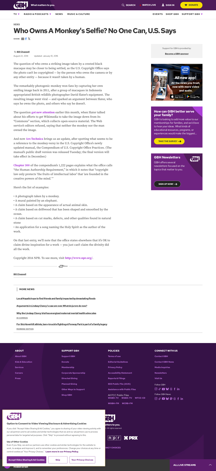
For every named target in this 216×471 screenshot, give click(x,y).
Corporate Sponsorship (73, 373)
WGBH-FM (113, 403)
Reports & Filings (116, 378)
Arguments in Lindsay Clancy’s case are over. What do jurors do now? (51, 305)
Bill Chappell (23, 51)
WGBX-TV (127, 398)
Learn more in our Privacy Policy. (62, 451)
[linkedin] (178, 388)
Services (19, 367)
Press (18, 378)
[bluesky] (167, 388)
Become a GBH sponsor (177, 53)
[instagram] (156, 388)
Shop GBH (172, 14)
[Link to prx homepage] (131, 437)
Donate (193, 5)
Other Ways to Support (73, 389)
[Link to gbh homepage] (21, 4)
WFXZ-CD (140, 398)
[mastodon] (171, 398)
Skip (58, 459)
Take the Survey (167, 141)
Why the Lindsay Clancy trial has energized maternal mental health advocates (56, 313)
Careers (19, 373)
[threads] (171, 388)
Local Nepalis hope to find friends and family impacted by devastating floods (55, 298)
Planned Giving (69, 384)
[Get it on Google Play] (193, 96)
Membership (68, 367)
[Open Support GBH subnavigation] (201, 14)
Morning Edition (25, 329)
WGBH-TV (113, 398)
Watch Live (149, 5)
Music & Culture (78, 14)
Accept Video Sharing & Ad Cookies (26, 459)
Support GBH (191, 14)
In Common (22, 318)
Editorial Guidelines (118, 362)
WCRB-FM (127, 403)
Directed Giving (69, 378)
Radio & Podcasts (36, 14)
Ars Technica (34, 139)
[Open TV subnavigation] (18, 14)
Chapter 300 (22, 165)
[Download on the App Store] (177, 96)
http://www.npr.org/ (78, 258)
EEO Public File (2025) (119, 384)
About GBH (20, 356)
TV (15, 14)
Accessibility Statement (120, 373)
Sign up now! (166, 184)
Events (158, 14)
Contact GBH (161, 356)
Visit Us (158, 378)
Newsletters (161, 373)
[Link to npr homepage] (114, 437)
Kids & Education (23, 362)
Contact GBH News (164, 362)
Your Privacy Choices (108, 447)
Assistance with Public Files (122, 389)
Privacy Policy (115, 367)
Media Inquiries (162, 367)
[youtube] (163, 388)
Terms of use (114, 356)
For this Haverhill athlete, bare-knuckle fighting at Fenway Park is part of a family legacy (61, 324)
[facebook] (174, 388)
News (59, 14)
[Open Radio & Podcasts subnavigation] (50, 14)
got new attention (43, 112)
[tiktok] (159, 388)
